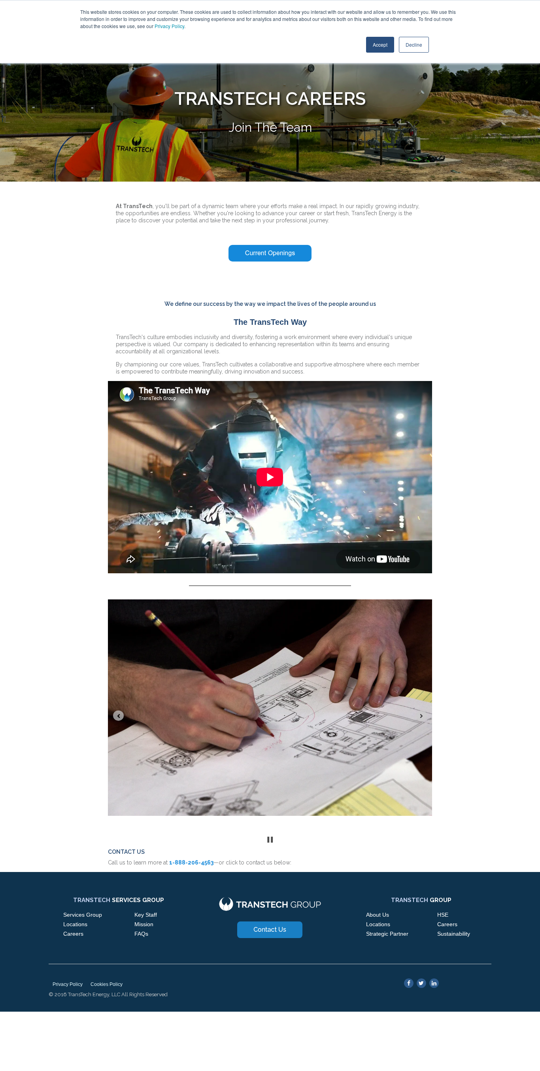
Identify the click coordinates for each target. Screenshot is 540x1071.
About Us (377, 915)
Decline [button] (414, 44)
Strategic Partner (387, 934)
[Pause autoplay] (270, 839)
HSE (442, 915)
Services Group (82, 915)
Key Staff (145, 915)
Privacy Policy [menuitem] (68, 984)
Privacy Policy (169, 26)
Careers (73, 934)
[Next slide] (421, 715)
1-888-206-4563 (191, 862)
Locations (75, 924)
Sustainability (453, 934)
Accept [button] (380, 44)
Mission (143, 924)
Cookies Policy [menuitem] (107, 984)
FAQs (141, 934)
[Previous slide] (118, 715)
